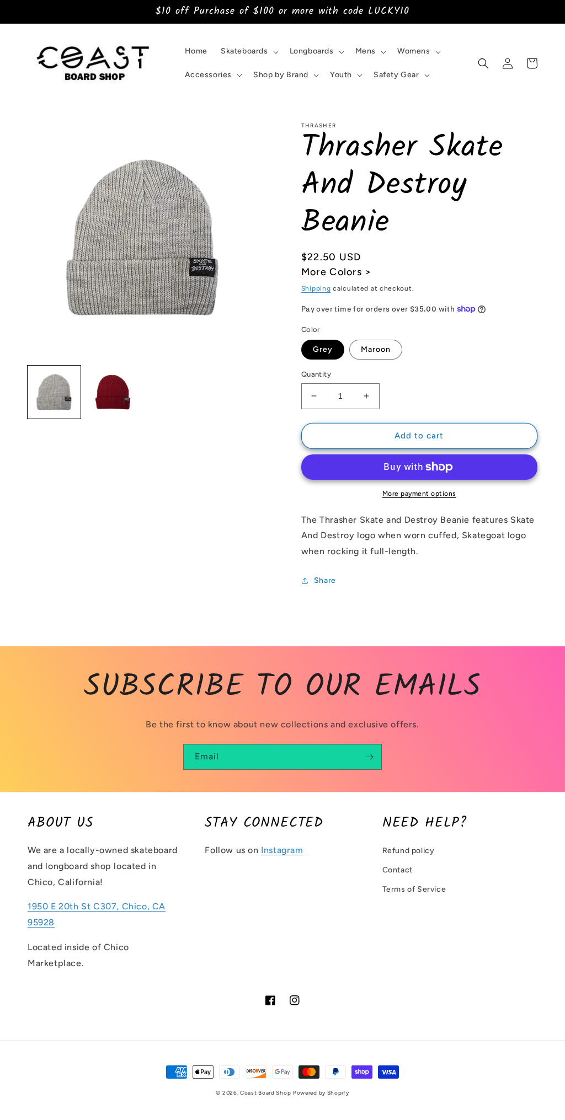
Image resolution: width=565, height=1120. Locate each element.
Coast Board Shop (265, 1092)
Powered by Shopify (321, 1092)
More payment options (419, 493)
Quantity (316, 374)
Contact (397, 870)
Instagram (282, 850)
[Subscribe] (369, 757)
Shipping (316, 288)
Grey (323, 349)
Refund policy (408, 850)
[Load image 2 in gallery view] (112, 392)
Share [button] (325, 580)
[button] (248, 51)
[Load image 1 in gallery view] (54, 392)
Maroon (376, 349)
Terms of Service (414, 889)
